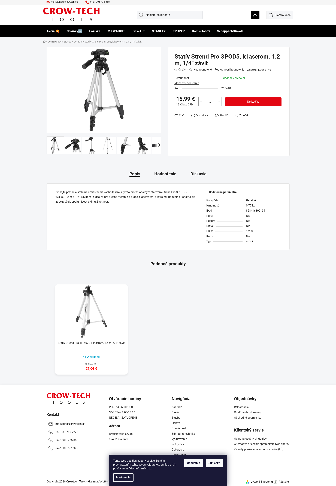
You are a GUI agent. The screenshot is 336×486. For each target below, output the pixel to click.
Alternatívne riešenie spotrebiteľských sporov (261, 444)
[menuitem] (53, 31)
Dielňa (176, 412)
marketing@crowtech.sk (64, 1)
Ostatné (251, 200)
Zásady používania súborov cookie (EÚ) (258, 449)
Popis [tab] (134, 173)
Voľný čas (178, 444)
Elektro (176, 423)
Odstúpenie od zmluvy (248, 412)
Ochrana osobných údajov (250, 438)
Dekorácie (178, 449)
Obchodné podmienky (247, 417)
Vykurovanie (179, 439)
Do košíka (253, 101)
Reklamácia (241, 407)
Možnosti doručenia (186, 83)
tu (150, 468)
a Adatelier (280, 481)
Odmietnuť (193, 463)
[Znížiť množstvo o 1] (201, 101)
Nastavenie (123, 477)
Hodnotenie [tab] (165, 173)
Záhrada (177, 407)
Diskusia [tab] (198, 173)
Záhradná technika (183, 433)
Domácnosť (179, 428)
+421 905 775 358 (100, 1)
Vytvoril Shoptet (260, 481)
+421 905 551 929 (66, 448)
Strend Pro (264, 69)
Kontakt (53, 415)
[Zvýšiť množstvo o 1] (219, 101)
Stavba (176, 417)
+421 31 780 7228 (66, 432)
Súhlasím (214, 463)
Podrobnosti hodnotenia (229, 69)
